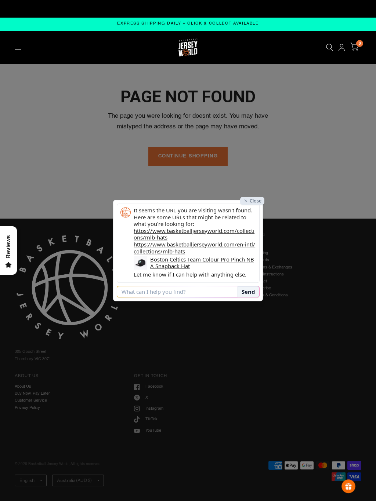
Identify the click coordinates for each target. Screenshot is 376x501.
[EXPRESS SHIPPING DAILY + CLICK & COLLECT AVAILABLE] (188, 24)
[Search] (329, 47)
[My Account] (342, 47)
